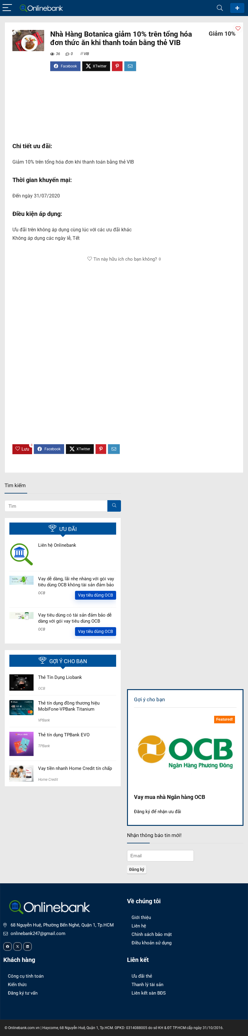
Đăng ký (237, 8)
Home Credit (48, 779)
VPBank (44, 720)
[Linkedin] (27, 946)
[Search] (220, 8)
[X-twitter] (17, 946)
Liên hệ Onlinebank (57, 545)
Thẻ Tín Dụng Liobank (60, 677)
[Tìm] (114, 506)
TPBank (44, 746)
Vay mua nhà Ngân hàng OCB (169, 797)
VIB (86, 54)
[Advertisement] (124, 109)
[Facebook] (7, 946)
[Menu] (7, 8)
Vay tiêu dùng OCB (95, 595)
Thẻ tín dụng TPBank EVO (64, 735)
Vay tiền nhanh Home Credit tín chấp (75, 768)
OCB (41, 593)
